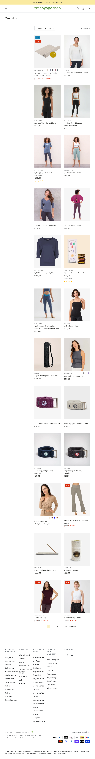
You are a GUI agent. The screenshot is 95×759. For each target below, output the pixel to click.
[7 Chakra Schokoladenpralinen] (77, 251)
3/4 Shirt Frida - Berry (72, 226)
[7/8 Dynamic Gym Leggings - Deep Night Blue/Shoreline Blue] (47, 304)
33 (66, 626)
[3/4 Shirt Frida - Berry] (77, 204)
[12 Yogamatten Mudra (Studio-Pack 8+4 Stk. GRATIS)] (47, 51)
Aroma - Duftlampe (71, 570)
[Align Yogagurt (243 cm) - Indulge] (47, 402)
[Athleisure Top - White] (77, 596)
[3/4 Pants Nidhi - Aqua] (77, 151)
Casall (49, 667)
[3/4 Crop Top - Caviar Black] (47, 101)
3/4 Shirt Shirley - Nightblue (45, 273)
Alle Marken (52, 688)
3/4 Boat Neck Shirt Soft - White (76, 73)
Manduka (51, 684)
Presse (22, 683)
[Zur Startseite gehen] (47, 8)
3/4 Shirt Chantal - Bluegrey (45, 226)
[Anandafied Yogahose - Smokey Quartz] (77, 499)
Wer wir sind (24, 655)
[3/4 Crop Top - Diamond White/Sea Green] (77, 101)
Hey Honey (51, 677)
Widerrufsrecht (12, 735)
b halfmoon (52, 663)
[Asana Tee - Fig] (47, 596)
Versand (10, 738)
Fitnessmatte (39, 721)
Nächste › (73, 626)
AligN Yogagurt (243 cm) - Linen (76, 423)
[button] (78, 8)
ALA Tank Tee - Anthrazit (74, 376)
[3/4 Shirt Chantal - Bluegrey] (47, 204)
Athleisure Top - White (72, 618)
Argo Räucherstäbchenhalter (45, 570)
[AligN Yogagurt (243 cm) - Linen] (77, 402)
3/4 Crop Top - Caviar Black (45, 123)
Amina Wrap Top (40, 521)
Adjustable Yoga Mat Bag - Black (47, 376)
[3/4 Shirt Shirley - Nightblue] (47, 251)
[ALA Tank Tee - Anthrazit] (77, 354)
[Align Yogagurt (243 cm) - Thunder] (77, 449)
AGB (39, 735)
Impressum (37, 738)
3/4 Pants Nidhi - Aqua (72, 173)
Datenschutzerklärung (28, 735)
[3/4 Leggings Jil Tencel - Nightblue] (47, 151)
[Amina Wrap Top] (47, 499)
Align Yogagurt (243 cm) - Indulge (47, 423)
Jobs (21, 680)
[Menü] (6, 8)
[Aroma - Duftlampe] (77, 549)
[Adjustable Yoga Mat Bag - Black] (47, 354)
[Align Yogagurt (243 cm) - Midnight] (47, 449)
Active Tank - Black (71, 326)
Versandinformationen (15, 671)
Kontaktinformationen (23, 738)
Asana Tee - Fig (40, 618)
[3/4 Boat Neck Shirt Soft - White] (77, 51)
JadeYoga (51, 681)
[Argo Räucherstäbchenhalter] (47, 549)
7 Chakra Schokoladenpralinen (75, 273)
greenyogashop (17, 732)
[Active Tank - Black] (77, 304)
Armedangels (53, 660)
